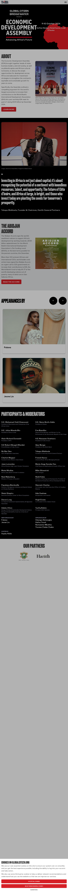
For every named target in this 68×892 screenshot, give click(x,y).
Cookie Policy (34, 889)
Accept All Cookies (34, 881)
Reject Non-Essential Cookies (34, 886)
